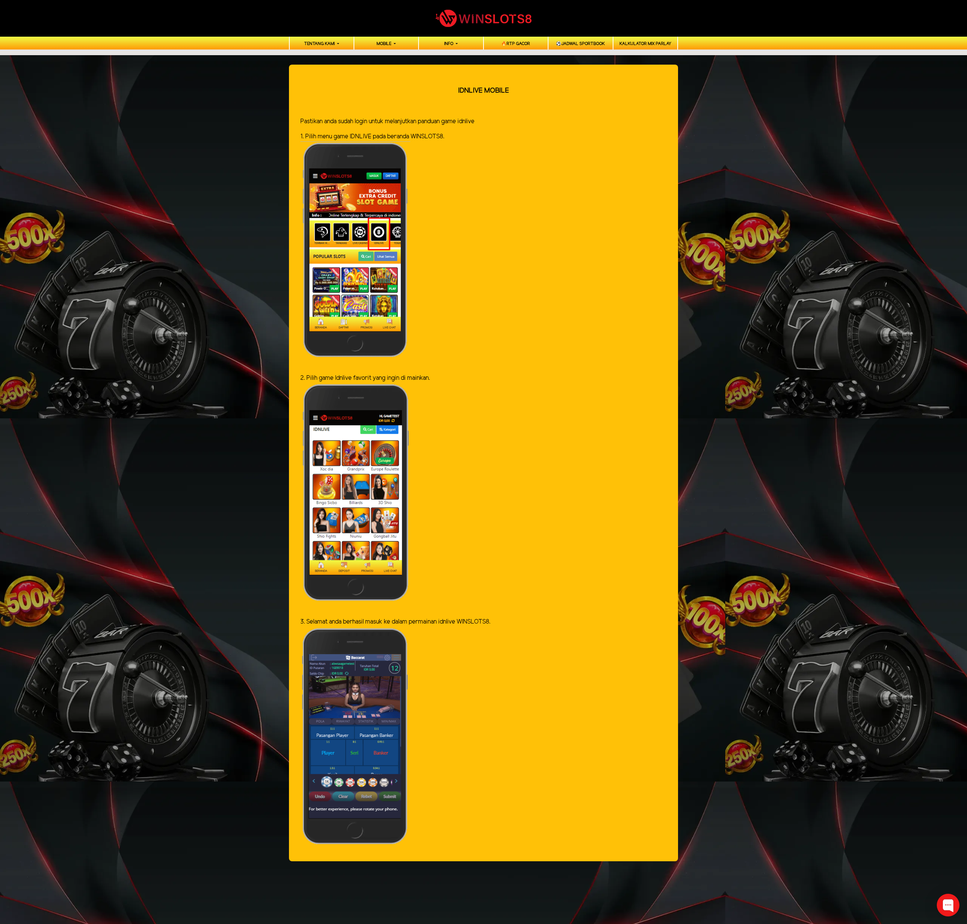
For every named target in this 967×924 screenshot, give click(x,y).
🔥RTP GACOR (515, 43)
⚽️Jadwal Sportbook (580, 43)
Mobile (384, 43)
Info (449, 43)
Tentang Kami (320, 43)
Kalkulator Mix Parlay (645, 43)
